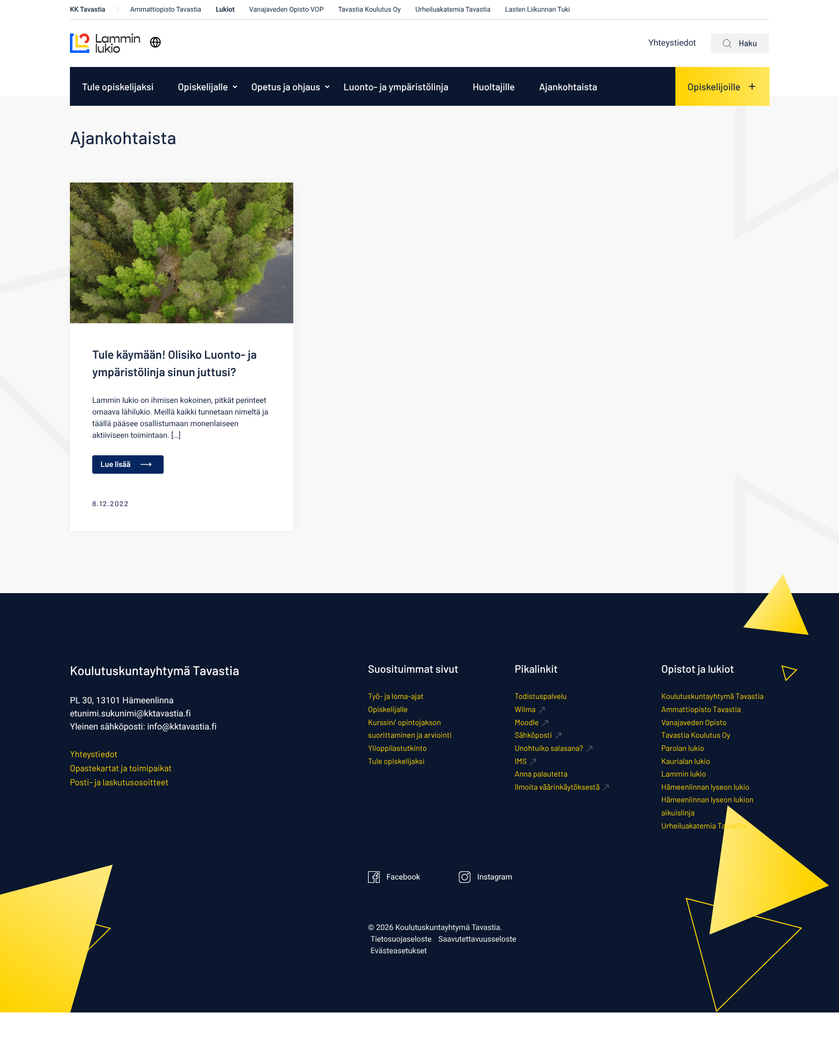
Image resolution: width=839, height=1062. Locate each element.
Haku (748, 43)
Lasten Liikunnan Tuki (537, 9)
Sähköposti (533, 735)
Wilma (525, 709)
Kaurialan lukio (685, 761)
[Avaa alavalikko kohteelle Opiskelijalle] (235, 86)
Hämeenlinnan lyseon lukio (705, 787)
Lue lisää (116, 464)
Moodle (527, 722)
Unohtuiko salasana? (549, 748)
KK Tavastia (87, 9)
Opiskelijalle (203, 86)
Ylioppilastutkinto (397, 748)
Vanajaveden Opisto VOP (286, 9)
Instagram (494, 877)
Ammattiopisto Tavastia (165, 9)
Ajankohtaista (568, 86)
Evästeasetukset (398, 951)
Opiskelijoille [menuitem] (714, 86)
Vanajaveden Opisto (693, 722)
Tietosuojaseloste (401, 939)
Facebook (403, 877)
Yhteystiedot (672, 43)
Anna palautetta (541, 774)
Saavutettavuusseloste (477, 939)
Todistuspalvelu (541, 696)
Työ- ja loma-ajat (395, 696)
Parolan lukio (682, 748)
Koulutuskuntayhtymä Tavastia (712, 696)
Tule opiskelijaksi (117, 86)
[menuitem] (118, 86)
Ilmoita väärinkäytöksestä (557, 787)
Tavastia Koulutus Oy (369, 9)
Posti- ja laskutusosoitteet (119, 782)
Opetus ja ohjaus (285, 86)
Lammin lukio (683, 774)
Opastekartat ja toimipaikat (121, 768)
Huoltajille (493, 86)
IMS (521, 761)
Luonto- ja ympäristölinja (395, 86)
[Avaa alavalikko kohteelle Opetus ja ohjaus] (327, 86)
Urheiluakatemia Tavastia (452, 9)
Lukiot (225, 9)
